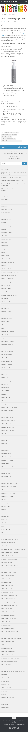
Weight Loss (5, 704)
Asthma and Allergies (7, 225)
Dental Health (5, 321)
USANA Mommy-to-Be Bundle (9, 595)
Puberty (4, 489)
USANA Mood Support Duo (8, 598)
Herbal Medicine (6, 397)
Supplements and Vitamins (8, 542)
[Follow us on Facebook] (19, 147)
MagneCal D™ (5, 440)
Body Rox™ (5, 252)
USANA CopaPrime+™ (7, 562)
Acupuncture (5, 202)
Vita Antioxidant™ (6, 687)
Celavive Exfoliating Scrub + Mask (10, 272)
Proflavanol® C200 (6, 480)
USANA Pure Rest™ (7, 635)
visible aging (19, 140)
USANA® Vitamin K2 (7, 668)
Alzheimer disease (6, 212)
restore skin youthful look (6, 136)
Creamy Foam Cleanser (8, 315)
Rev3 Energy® (5, 499)
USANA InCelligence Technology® (8, 138)
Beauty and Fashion (7, 239)
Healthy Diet (5, 384)
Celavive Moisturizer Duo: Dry (9, 275)
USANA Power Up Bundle (8, 615)
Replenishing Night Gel (7, 496)
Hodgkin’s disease (6, 400)
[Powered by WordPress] (9, 724)
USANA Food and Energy (8, 575)
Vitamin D (4, 691)
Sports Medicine (6, 529)
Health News (5, 377)
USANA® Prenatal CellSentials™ (10, 661)
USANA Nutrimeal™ (7, 608)
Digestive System (6, 338)
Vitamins (4, 694)
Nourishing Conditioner (7, 456)
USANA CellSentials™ (7, 555)
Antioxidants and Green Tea (8, 216)
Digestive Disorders (7, 334)
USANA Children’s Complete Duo (10, 559)
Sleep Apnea (5, 522)
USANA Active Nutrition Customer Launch (12, 177)
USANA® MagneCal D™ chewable (10, 658)
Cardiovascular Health (7, 268)
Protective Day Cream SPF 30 (9, 483)
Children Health (6, 285)
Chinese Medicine (6, 288)
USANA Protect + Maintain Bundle (10, 631)
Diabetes (4, 324)
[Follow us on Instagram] (24, 147)
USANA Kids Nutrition (7, 592)
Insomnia (4, 414)
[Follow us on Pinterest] (26, 147)
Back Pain (4, 235)
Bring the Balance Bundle (8, 262)
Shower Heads (5, 516)
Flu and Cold (5, 357)
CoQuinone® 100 (6, 301)
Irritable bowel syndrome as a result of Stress (13, 180)
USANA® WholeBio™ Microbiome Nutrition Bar (13, 671)
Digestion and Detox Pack (8, 331)
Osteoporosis (5, 463)
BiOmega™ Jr (5, 245)
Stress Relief (5, 532)
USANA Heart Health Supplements (10, 588)
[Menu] (26, 2)
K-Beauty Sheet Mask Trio (8, 420)
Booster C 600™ (6, 258)
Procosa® (4, 470)
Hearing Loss (5, 387)
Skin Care (4, 519)
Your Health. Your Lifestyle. (9, 2)
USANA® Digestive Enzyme (9, 654)
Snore (3, 526)
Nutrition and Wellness (7, 460)
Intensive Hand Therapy (8, 417)
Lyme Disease (5, 437)
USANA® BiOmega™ (7, 648)
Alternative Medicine (7, 209)
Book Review (5, 255)
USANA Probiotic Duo (7, 621)
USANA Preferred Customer (9, 618)
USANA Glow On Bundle (8, 579)
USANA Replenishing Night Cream (8, 140)
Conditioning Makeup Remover (9, 295)
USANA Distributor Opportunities (10, 565)
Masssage (4, 443)
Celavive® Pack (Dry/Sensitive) (9, 282)
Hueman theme (21, 724)
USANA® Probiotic (6, 664)
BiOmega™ (5, 242)
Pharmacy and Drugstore (8, 466)
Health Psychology (6, 381)
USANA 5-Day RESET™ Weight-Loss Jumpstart (13, 549)
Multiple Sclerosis (6, 453)
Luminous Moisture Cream (8, 430)
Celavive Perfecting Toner (8, 278)
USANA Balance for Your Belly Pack (10, 552)
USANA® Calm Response (8, 651)
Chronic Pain (5, 291)
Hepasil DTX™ (5, 390)
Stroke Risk (5, 536)
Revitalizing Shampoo (7, 503)
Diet (3, 328)
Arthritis (4, 222)
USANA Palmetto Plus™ (8, 612)
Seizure (4, 509)
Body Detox (5, 249)
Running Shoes (6, 506)
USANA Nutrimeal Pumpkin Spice (10, 605)
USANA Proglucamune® (8, 628)
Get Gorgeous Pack (7, 367)
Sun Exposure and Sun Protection (10, 539)
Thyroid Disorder (6, 546)
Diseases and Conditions (8, 341)
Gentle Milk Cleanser (7, 361)
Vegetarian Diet (5, 677)
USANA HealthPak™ (7, 582)
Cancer (4, 265)
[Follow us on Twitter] (21, 147)
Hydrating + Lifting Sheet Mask (9, 407)
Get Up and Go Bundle (7, 371)
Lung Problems (5, 433)
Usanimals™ (5, 674)
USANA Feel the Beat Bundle (9, 572)
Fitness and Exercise (7, 354)
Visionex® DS (5, 684)
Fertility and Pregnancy (7, 348)
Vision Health (5, 681)
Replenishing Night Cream (8, 14)
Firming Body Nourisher (7, 351)
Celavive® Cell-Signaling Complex (11, 132)
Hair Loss (4, 374)
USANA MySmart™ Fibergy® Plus (10, 602)
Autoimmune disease (7, 232)
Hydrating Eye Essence (7, 410)
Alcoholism (5, 206)
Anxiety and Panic (6, 219)
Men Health (5, 447)
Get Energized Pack (7, 364)
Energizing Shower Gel (7, 344)
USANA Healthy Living (7, 585)
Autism (4, 229)
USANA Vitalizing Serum (8, 641)
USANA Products (6, 625)
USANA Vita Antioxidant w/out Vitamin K (11, 638)
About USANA (5, 199)
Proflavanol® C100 (6, 476)
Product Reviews (6, 473)
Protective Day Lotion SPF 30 (9, 486)
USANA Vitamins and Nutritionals (10, 645)
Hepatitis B (4, 394)
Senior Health (5, 513)
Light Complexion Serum (8, 427)
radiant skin (14, 134)
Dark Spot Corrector (7, 318)
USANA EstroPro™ (7, 569)
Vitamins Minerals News (8, 697)
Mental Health (5, 450)
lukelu (4, 21)
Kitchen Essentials (6, 423)
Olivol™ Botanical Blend (6, 134)
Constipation (5, 298)
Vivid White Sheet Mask (8, 701)
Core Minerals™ (6, 308)
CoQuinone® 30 (6, 305)
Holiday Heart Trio (6, 404)
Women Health (5, 707)
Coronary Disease (6, 311)
